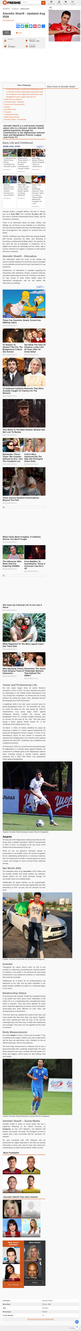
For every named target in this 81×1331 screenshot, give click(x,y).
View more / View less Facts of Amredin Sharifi (40, 1319)
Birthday (59, 4)
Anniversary (51, 4)
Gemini (32, 47)
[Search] (43, 3)
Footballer (8, 20)
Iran (37, 41)
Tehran (32, 41)
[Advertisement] (40, 64)
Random (50, 10)
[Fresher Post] (12, 3)
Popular (65, 4)
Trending (72, 4)
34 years (11, 47)
